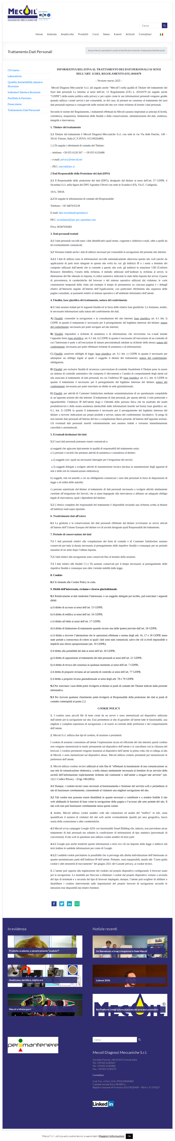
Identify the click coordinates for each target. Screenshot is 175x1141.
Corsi (95, 34)
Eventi (118, 34)
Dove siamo (15, 104)
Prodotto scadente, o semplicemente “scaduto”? (34, 950)
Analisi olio (67, 34)
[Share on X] (61, 903)
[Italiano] (161, 34)
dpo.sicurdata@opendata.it (73, 212)
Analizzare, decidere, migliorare (26, 980)
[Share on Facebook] (54, 903)
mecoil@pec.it (67, 166)
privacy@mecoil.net (71, 159)
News (106, 34)
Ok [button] (129, 1136)
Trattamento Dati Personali (24, 110)
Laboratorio (15, 76)
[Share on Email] (77, 903)
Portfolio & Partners (19, 98)
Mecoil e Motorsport (20, 1009)
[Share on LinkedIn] (69, 903)
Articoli (130, 34)
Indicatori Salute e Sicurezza (24, 92)
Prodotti (83, 34)
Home (39, 34)
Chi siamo (13, 70)
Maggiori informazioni (111, 1136)
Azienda (52, 34)
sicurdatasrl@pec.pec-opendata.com (76, 219)
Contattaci (145, 34)
